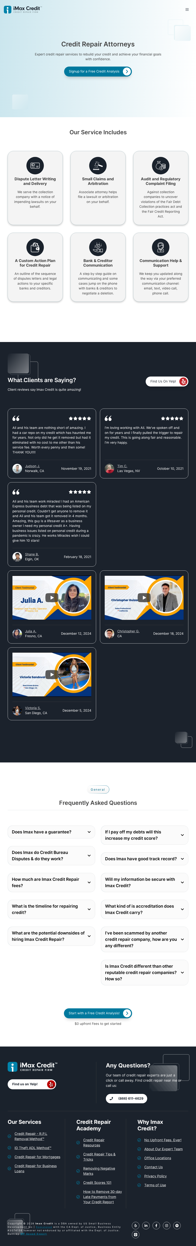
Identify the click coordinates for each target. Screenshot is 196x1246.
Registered (44, 1226)
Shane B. (32, 554)
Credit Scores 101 (97, 1183)
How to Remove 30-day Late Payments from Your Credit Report (102, 1197)
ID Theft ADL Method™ (33, 1148)
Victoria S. (33, 708)
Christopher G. (128, 631)
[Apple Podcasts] (135, 1234)
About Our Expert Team (163, 1149)
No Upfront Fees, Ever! (162, 1140)
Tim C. (122, 466)
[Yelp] (135, 1225)
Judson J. (32, 466)
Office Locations (157, 1158)
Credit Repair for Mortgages (37, 1157)
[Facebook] (156, 1225)
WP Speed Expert (33, 1233)
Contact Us (153, 1167)
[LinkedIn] (146, 1225)
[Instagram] (166, 1225)
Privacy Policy (155, 1176)
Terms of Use (155, 1185)
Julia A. (30, 631)
